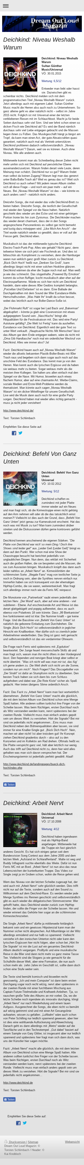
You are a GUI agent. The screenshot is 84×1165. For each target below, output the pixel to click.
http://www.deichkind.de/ (18, 410)
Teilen (11, 784)
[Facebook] (14, 433)
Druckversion (17, 1142)
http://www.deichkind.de (18, 1082)
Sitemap (33, 1142)
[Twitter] (20, 433)
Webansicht (72, 1141)
